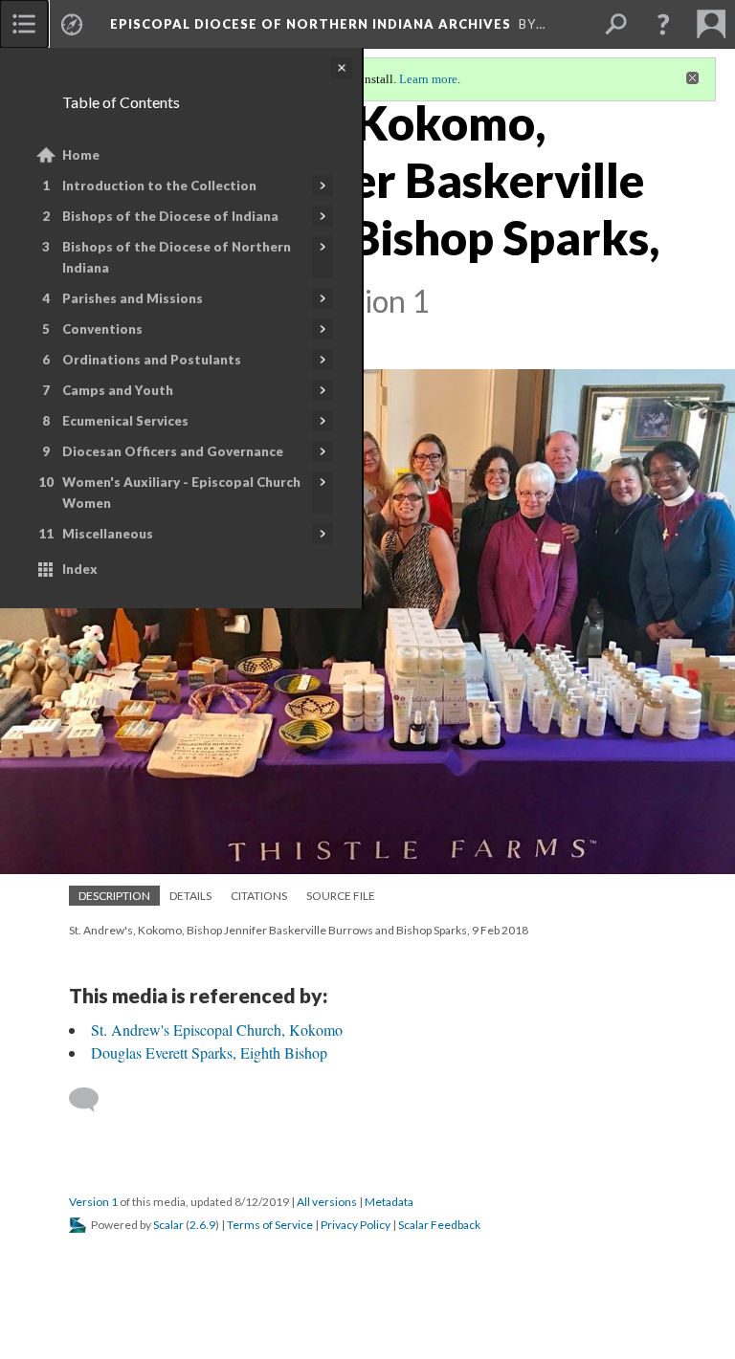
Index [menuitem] (80, 569)
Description (114, 895)
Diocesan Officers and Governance (172, 451)
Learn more (428, 79)
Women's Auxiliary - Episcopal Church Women (181, 492)
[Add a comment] (92, 1099)
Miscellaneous (107, 533)
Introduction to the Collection (159, 185)
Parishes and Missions (132, 298)
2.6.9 (202, 1224)
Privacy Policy (355, 1224)
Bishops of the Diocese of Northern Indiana (176, 257)
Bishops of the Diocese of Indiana (170, 216)
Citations (259, 895)
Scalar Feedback (439, 1224)
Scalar (168, 1224)
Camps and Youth (117, 390)
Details (190, 895)
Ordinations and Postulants (151, 359)
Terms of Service (270, 1224)
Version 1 (93, 1202)
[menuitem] (24, 24)
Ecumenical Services (125, 420)
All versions (327, 1202)
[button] (663, 24)
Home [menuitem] (81, 155)
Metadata (389, 1202)
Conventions (102, 329)
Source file (340, 895)
